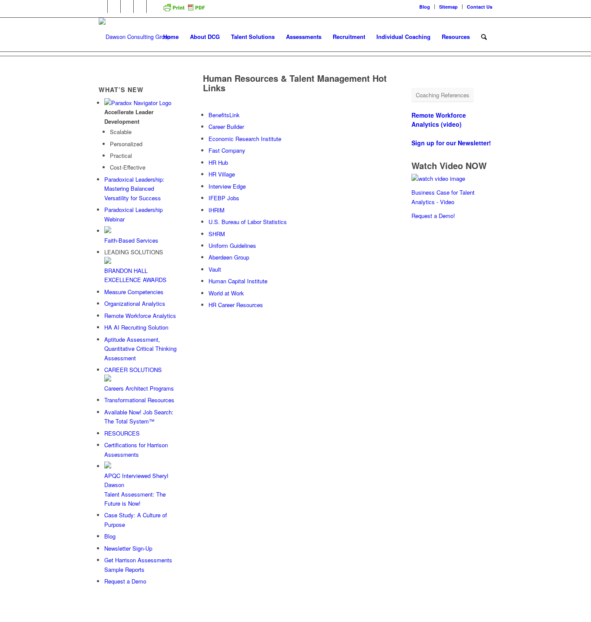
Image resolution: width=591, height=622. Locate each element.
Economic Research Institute (245, 139)
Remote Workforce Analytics (140, 315)
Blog (424, 6)
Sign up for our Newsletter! (451, 142)
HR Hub (218, 162)
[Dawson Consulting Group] (134, 37)
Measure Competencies (134, 292)
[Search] (483, 37)
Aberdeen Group (229, 257)
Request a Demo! (433, 216)
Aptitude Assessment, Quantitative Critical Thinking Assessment (140, 348)
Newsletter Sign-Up (128, 548)
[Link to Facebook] (114, 6)
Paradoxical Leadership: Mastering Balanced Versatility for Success (134, 188)
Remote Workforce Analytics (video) (438, 119)
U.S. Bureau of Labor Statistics (248, 222)
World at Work (226, 293)
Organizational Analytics (134, 303)
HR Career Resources (236, 305)
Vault (215, 269)
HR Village (222, 174)
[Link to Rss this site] (153, 6)
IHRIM (217, 210)
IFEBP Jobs (224, 198)
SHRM (217, 234)
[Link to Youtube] (140, 6)
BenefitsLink (224, 115)
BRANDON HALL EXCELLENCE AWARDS (135, 275)
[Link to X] (127, 6)
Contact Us (479, 6)
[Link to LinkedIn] (101, 6)
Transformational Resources (139, 400)
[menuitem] (425, 6)
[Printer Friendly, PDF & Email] (184, 10)
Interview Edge (227, 186)
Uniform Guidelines (232, 245)
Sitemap (448, 6)
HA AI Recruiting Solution (136, 327)
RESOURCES (122, 433)
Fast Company (227, 150)
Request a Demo (125, 581)
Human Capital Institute (238, 281)
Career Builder (226, 126)
